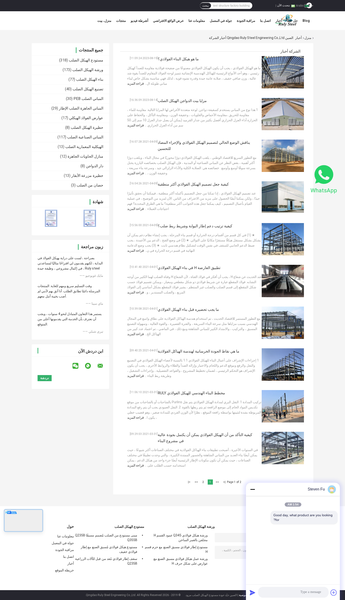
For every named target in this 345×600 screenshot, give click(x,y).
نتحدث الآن (283, 5)
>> (196, 482)
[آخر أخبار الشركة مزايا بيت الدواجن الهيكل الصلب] (283, 114)
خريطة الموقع (64, 570)
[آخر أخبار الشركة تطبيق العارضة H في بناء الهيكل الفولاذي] (283, 281)
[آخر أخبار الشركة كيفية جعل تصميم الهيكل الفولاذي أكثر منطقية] (283, 197)
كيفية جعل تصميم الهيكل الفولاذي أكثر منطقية (193, 184)
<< (217, 482)
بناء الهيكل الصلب (89, 79)
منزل (307, 38)
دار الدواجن (94, 166)
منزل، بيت (104, 21)
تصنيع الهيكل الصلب (88, 89)
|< (224, 482)
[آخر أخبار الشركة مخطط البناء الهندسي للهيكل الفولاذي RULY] (283, 406)
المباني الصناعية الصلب (85, 137)
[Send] (252, 592)
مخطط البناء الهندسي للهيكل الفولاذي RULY (191, 393)
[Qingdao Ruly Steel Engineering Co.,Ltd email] (103, 365)
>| (189, 482)
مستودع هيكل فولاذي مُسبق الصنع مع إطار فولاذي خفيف (109, 549)
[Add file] (333, 592)
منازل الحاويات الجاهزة (85, 156)
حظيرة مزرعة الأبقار (87, 175)
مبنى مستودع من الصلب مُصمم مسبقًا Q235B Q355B (106, 537)
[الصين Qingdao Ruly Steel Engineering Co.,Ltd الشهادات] (51, 218)
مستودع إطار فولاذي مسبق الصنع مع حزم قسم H (176, 549)
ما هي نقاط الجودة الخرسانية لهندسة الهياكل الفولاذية (198, 351)
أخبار (279, 21)
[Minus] (252, 489)
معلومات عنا (196, 21)
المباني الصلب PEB (88, 98)
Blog (306, 21)
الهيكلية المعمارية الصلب (84, 146)
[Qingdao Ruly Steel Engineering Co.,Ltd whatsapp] (91, 365)
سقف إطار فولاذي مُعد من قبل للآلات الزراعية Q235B (106, 561)
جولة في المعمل (221, 21)
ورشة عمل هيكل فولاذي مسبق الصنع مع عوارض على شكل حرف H (180, 561)
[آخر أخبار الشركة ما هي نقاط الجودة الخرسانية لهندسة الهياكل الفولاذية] (283, 364)
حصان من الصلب (90, 185)
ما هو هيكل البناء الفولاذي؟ (178, 59)
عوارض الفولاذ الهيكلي (86, 118)
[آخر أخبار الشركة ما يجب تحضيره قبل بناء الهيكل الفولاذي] (283, 323)
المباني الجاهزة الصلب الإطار (81, 108)
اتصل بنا (265, 21)
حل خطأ (292, 21)
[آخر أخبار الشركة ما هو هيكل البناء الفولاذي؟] (283, 72)
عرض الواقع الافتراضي (168, 21)
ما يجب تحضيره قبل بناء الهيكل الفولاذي (188, 309)
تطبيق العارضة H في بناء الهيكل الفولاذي (189, 268)
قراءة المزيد (135, 83)
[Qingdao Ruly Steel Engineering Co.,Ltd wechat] (78, 365)
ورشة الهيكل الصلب (87, 70)
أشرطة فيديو (139, 21)
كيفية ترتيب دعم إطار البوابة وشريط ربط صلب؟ (195, 226)
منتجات (121, 21)
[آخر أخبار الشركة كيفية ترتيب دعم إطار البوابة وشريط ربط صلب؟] (283, 239)
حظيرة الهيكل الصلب (87, 127)
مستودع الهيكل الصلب (86, 60)
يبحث (205, 5)
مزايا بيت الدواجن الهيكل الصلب (182, 101)
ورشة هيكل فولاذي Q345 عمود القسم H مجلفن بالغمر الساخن (181, 537)
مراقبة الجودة (246, 21)
